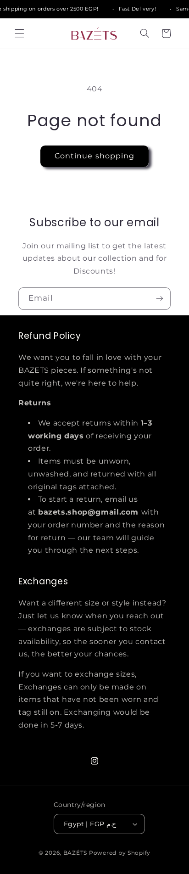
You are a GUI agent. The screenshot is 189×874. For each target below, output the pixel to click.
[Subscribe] (159, 298)
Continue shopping (94, 155)
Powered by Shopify (119, 853)
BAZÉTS (75, 853)
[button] (19, 33)
